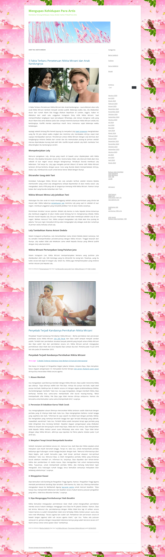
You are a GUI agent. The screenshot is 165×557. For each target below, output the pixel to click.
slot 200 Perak (59, 339)
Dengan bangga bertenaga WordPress (41, 547)
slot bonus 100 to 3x (115, 211)
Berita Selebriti (45, 528)
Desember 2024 (113, 109)
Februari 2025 (112, 104)
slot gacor (111, 187)
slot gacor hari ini (114, 197)
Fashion (111, 61)
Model (110, 71)
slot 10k (111, 177)
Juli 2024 (111, 122)
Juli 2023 (111, 155)
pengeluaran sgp (57, 203)
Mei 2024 (111, 128)
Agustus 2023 (112, 152)
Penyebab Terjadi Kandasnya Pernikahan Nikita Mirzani (60, 330)
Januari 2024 (112, 139)
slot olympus (113, 175)
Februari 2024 (112, 136)
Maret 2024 (112, 133)
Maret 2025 (112, 101)
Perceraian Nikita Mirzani (76, 528)
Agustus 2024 (112, 120)
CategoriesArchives (113, 67)
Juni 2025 (111, 98)
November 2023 (113, 144)
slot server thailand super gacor (86, 369)
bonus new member (115, 172)
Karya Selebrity (113, 66)
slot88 (110, 179)
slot (109, 209)
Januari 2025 (112, 106)
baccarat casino (68, 487)
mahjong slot (113, 207)
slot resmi (112, 217)
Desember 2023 (113, 141)
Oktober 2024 (112, 114)
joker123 (111, 196)
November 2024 (113, 112)
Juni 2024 (111, 125)
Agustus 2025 (112, 96)
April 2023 (111, 160)
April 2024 (111, 131)
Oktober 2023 (112, 147)
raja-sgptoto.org (113, 200)
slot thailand (113, 173)
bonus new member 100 (117, 219)
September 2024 (113, 117)
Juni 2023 (111, 157)
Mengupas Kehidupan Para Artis (52, 11)
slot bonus (112, 194)
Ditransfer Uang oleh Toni (65, 269)
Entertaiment (44, 269)
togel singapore (81, 131)
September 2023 (113, 149)
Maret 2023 (112, 163)
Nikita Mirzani (79, 269)
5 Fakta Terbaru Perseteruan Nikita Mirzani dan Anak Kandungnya (59, 62)
